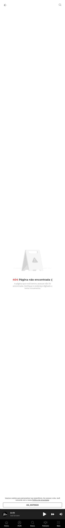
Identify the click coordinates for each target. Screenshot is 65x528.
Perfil (19, 526)
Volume (61, 514)
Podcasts (45, 526)
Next (53, 514)
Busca (32, 526)
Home (6, 526)
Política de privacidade (40, 500)
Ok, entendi (32, 505)
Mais (58, 526)
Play (45, 514)
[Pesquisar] (60, 5)
